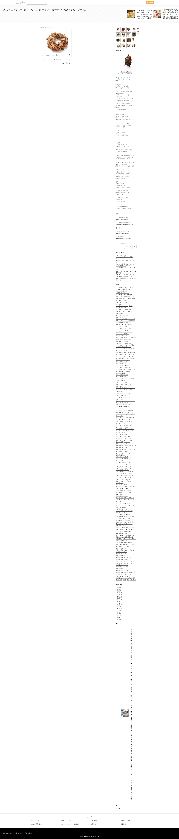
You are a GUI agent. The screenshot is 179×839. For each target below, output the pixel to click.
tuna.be (89, 817)
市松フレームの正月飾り (123, 274)
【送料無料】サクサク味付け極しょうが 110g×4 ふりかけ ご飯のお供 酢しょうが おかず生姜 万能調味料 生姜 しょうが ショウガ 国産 (144, 14)
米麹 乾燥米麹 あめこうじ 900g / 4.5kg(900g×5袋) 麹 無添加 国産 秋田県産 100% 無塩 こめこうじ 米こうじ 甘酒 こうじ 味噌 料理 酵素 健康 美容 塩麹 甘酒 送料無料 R (170, 14)
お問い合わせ (95, 824)
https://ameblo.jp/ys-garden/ (124, 238)
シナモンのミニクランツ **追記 (49, 55)
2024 (118, 591)
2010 (118, 615)
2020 (118, 598)
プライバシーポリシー (67, 824)
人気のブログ (95, 821)
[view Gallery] (126, 247)
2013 (118, 610)
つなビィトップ (34, 821)
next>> (138, 32)
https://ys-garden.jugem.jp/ (123, 233)
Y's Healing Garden (126, 72)
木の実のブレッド (121, 266)
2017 (118, 603)
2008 (118, 619)
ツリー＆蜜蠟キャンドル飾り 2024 (125, 267)
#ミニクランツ (65, 63)
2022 (118, 594)
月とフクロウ (119, 255)
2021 (118, 596)
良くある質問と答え (36, 824)
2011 (118, 614)
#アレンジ (47, 59)
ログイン (158, 2)
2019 (118, 599)
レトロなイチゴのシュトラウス (124, 257)
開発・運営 (124, 824)
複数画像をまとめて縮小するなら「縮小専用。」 (18, 833)
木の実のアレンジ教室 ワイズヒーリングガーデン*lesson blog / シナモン (45, 9)
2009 (118, 617)
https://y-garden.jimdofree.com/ (124, 224)
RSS (118, 808)
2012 (118, 612)
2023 (118, 592)
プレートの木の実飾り (122, 276)
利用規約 (76, 824)
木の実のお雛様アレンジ (123, 264)
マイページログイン (127, 821)
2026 (118, 587)
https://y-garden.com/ (123, 100)
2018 (118, 601)
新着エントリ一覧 (66, 821)
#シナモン (57, 59)
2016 (118, 605)
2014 (118, 608)
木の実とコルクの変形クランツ (124, 260)
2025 (118, 589)
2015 (118, 607)
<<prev (138, 28)
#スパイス (67, 59)
